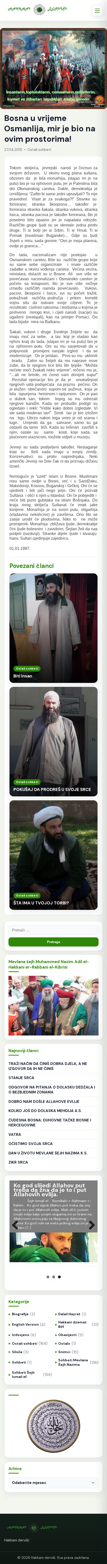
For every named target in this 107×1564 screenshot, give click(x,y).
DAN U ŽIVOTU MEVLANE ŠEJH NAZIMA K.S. (48, 1153)
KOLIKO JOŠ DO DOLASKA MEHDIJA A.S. (45, 1110)
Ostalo (64, 1343)
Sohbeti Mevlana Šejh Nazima (73, 1362)
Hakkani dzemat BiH (72, 1324)
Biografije (20, 1314)
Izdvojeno (20, 1335)
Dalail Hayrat (69, 1314)
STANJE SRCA (21, 1077)
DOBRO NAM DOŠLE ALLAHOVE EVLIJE (43, 1101)
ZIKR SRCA (18, 1162)
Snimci (64, 1352)
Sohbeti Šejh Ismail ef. (23, 1374)
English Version (25, 1324)
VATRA (14, 1134)
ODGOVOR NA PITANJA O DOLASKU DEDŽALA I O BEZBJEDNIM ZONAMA (51, 1090)
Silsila (17, 1352)
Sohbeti (19, 1362)
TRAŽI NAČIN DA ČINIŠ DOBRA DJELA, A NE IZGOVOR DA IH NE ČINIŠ (47, 1066)
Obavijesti (67, 1335)
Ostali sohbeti (24, 1343)
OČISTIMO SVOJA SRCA (30, 1143)
